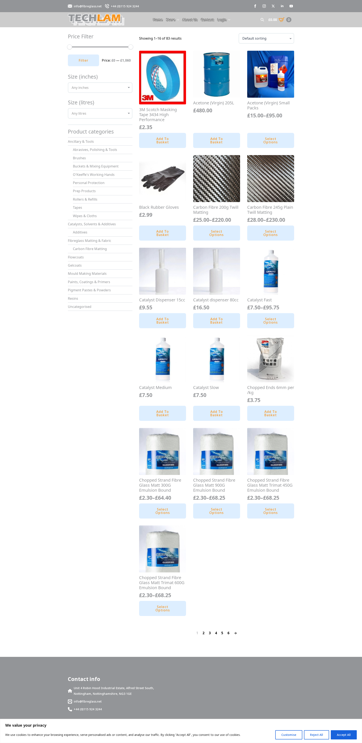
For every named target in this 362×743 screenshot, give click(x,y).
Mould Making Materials (87, 273)
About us (190, 19)
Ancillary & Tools (81, 141)
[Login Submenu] (228, 19)
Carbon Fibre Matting (90, 248)
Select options (270, 140)
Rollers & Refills (85, 199)
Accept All (344, 735)
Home (158, 19)
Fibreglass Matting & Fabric (89, 240)
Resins (73, 298)
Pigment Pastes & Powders (89, 290)
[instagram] (264, 6)
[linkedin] (282, 6)
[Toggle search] (262, 19)
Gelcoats (75, 265)
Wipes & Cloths (85, 216)
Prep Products (84, 191)
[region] (181, 731)
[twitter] (273, 6)
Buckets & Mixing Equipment (96, 166)
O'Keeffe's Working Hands (94, 174)
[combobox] (100, 87)
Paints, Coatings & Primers (89, 282)
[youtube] (291, 6)
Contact (207, 19)
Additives (80, 232)
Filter (83, 60)
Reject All (316, 735)
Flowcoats (76, 257)
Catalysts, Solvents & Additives (92, 224)
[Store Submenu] (177, 19)
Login (221, 19)
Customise (288, 735)
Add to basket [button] (162, 140)
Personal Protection (89, 182)
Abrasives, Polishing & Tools (95, 149)
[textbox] (98, 87)
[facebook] (255, 6)
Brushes (79, 158)
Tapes (77, 207)
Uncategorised (79, 306)
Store (170, 19)
